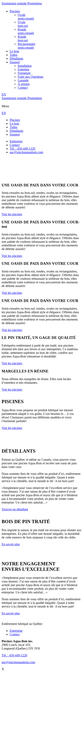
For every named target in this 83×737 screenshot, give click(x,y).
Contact (23, 87)
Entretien (23, 69)
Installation (25, 65)
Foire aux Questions (30, 76)
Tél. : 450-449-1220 (14, 655)
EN (4, 94)
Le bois (14, 51)
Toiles (13, 55)
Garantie (23, 80)
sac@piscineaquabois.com (18, 662)
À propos (24, 84)
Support (15, 62)
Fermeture (24, 73)
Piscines (15, 11)
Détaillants (16, 58)
